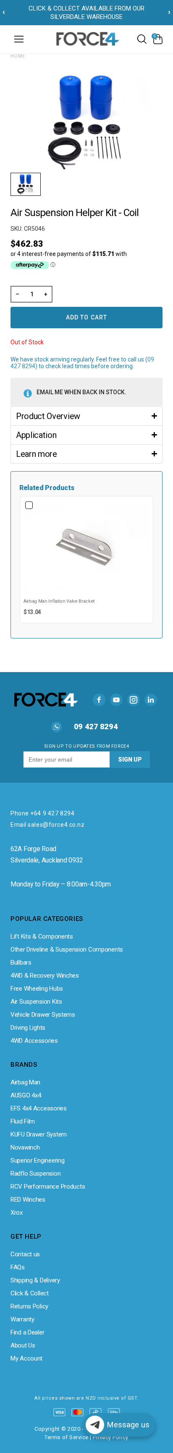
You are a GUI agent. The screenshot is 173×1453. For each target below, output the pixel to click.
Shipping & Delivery (35, 1280)
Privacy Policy (110, 1437)
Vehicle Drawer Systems (42, 1014)
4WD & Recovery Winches (44, 975)
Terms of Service (66, 1437)
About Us (22, 1345)
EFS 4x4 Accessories (38, 1108)
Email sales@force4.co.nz (47, 824)
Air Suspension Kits (36, 1001)
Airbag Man (25, 1082)
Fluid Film (22, 1121)
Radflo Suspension (35, 1173)
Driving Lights (27, 1027)
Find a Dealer (27, 1332)
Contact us (25, 1254)
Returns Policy (29, 1306)
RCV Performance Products (47, 1186)
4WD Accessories (34, 1040)
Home (18, 56)
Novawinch (24, 1147)
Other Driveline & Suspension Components (66, 949)
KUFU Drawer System (38, 1134)
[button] (86, 415)
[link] (86, 547)
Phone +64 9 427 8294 (42, 813)
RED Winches (27, 1199)
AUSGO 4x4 (25, 1095)
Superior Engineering (37, 1160)
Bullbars (20, 962)
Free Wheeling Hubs (36, 988)
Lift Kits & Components (41, 936)
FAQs (17, 1267)
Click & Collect (29, 1293)
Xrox (16, 1212)
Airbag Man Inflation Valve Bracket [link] (59, 601)
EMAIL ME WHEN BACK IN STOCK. (81, 392)
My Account (26, 1358)
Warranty (22, 1319)
